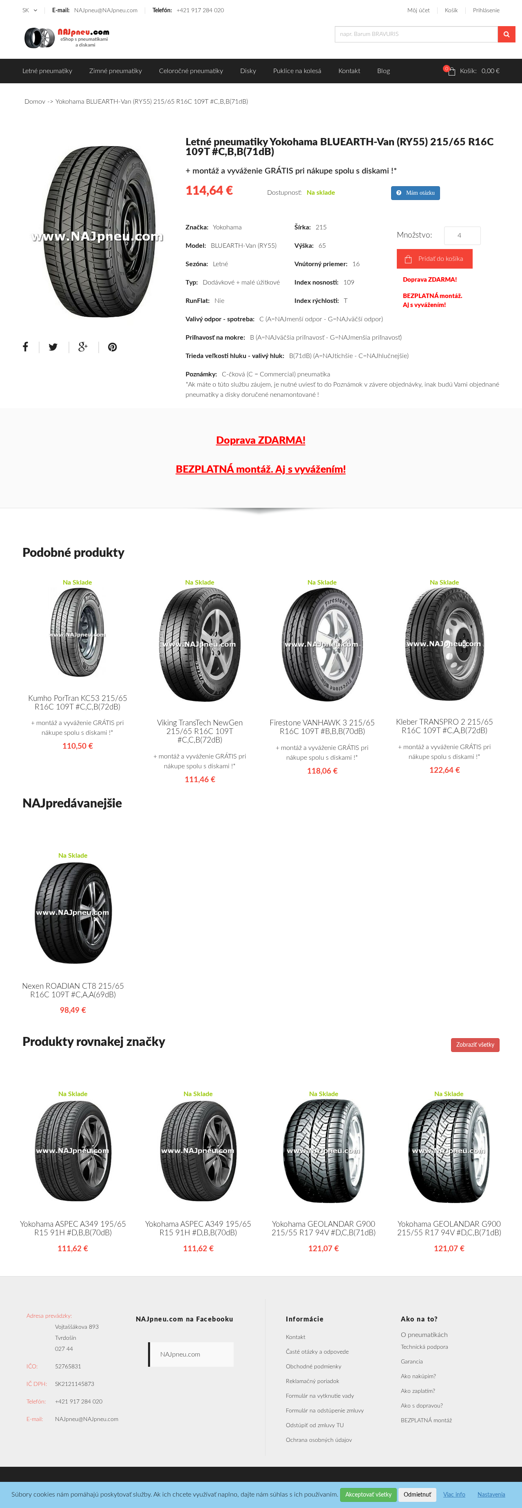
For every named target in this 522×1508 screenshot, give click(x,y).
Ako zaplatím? (418, 1391)
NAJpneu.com (180, 1354)
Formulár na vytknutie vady (320, 1396)
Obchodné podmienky (313, 1367)
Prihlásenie (486, 10)
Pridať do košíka (440, 259)
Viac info (454, 1495)
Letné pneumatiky (47, 71)
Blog (383, 71)
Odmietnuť (417, 1495)
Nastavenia (491, 1495)
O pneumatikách (424, 1335)
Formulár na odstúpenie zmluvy (325, 1411)
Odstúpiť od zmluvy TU (315, 1425)
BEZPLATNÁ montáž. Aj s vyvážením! (432, 300)
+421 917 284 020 (188, 10)
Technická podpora (424, 1347)
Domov (34, 101)
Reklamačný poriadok (312, 1381)
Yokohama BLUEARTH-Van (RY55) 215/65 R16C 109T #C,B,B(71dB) (151, 101)
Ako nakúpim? (418, 1376)
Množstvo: (416, 235)
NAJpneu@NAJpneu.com (94, 10)
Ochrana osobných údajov (319, 1440)
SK (26, 10)
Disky (248, 71)
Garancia (412, 1362)
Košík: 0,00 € (472, 70)
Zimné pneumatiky (115, 71)
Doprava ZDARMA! (430, 280)
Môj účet (418, 10)
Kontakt (349, 71)
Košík (451, 10)
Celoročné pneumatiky (191, 71)
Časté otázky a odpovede (317, 1352)
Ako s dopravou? (422, 1406)
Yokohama (227, 227)
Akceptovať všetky (368, 1495)
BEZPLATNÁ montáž (426, 1420)
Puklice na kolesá (297, 71)
